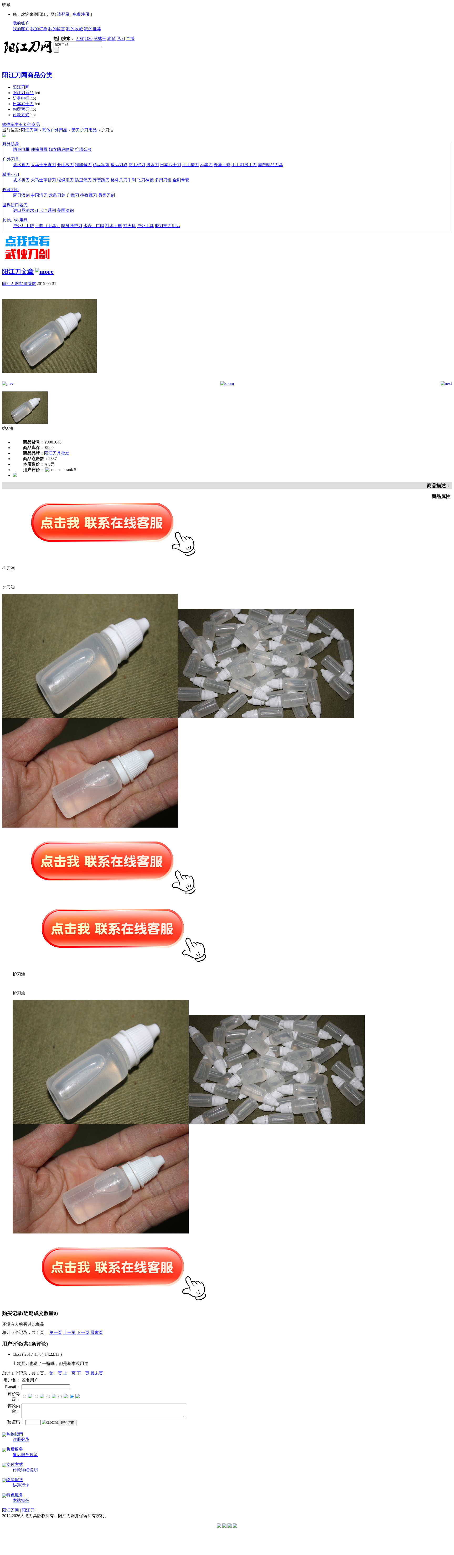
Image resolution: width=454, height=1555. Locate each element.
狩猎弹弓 (83, 149)
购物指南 (14, 1434)
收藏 (6, 4)
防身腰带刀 (71, 225)
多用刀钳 (163, 180)
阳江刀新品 (23, 92)
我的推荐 (92, 29)
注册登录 (21, 1439)
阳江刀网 (21, 87)
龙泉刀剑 (57, 195)
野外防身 (10, 144)
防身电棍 (21, 98)
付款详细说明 (25, 1470)
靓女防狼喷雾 (61, 149)
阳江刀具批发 (56, 453)
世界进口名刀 (15, 205)
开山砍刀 (65, 164)
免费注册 (81, 14)
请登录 (63, 14)
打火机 (129, 225)
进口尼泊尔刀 (25, 210)
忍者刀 (206, 164)
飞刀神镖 (145, 180)
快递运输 (21, 1485)
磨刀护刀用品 (84, 130)
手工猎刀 (190, 164)
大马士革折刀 (43, 180)
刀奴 (80, 38)
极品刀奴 (119, 164)
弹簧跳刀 (101, 180)
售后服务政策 (25, 1454)
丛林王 (100, 38)
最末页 (96, 1332)
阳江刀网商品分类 (27, 75)
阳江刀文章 (18, 271)
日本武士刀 (23, 103)
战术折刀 (21, 180)
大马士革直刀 (43, 164)
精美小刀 (10, 174)
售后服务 (14, 1449)
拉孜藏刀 (88, 195)
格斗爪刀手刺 (123, 180)
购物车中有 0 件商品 (21, 124)
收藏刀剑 (10, 189)
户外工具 (145, 225)
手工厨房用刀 (244, 164)
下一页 (83, 1332)
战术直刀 (21, 164)
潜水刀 (152, 164)
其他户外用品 (54, 130)
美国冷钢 (65, 210)
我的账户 (21, 23)
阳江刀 (28, 1510)
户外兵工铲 (23, 225)
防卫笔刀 (83, 180)
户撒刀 (72, 195)
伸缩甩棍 (39, 149)
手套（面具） (47, 225)
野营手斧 (222, 164)
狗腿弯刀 (21, 109)
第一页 (55, 1332)
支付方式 (14, 1464)
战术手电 (113, 225)
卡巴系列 (47, 210)
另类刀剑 (106, 195)
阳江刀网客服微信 (19, 283)
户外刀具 (10, 159)
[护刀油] (49, 380)
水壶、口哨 (93, 225)
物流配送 (14, 1479)
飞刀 (121, 38)
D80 (88, 38)
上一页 (69, 1332)
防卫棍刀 (136, 164)
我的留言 (56, 29)
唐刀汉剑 (21, 195)
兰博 (130, 38)
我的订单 (38, 29)
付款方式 (21, 115)
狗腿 (111, 38)
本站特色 (21, 1500)
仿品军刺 (101, 164)
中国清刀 (39, 195)
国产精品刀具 (270, 164)
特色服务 (14, 1495)
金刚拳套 (181, 180)
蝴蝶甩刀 (65, 180)
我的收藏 (74, 29)
